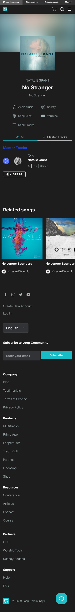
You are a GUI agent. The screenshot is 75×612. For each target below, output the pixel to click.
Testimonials (12, 390)
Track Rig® (10, 451)
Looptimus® (11, 443)
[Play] (6, 161)
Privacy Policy (13, 407)
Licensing (10, 468)
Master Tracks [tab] (57, 137)
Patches (8, 460)
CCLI (6, 542)
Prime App (10, 434)
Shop (6, 476)
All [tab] (22, 137)
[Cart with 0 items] (54, 9)
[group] (14, 174)
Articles (8, 503)
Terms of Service (15, 399)
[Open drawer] (69, 9)
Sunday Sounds (14, 559)
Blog (6, 382)
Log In (7, 313)
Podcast (8, 512)
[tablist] (37, 137)
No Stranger (37, 95)
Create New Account (17, 306)
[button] (7, 161)
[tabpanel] (37, 165)
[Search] (62, 9)
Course (8, 520)
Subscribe (56, 355)
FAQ (6, 586)
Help (6, 577)
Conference (11, 495)
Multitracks (11, 426)
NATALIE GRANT (37, 80)
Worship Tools (13, 550)
